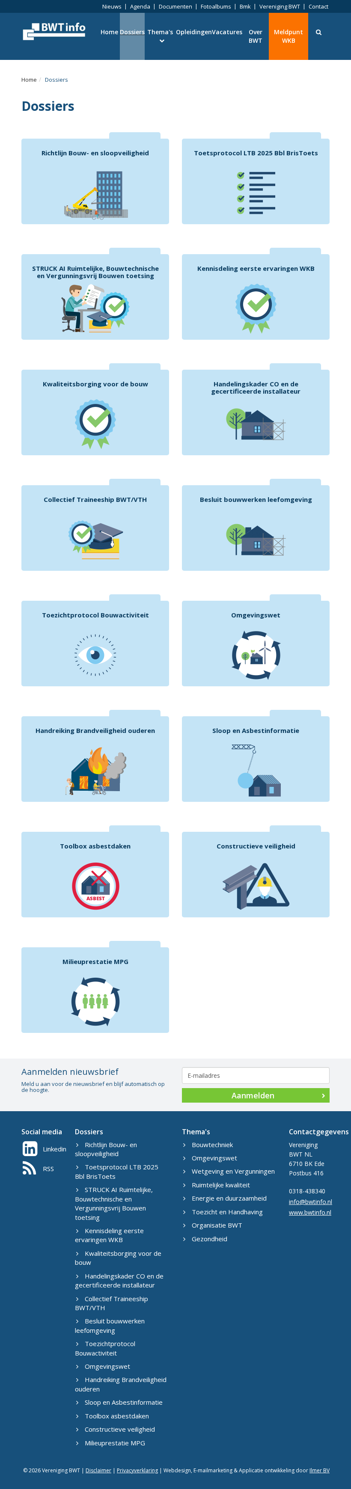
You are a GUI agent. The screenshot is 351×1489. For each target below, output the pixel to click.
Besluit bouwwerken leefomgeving (110, 1325)
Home (109, 32)
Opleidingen (194, 32)
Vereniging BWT (279, 6)
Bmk (245, 6)
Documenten (175, 6)
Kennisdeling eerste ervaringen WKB (109, 1235)
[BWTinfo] (53, 31)
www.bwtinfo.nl (310, 1212)
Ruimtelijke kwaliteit (221, 1185)
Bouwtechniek (212, 1144)
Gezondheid (209, 1238)
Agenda (140, 6)
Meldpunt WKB (288, 36)
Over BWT (255, 36)
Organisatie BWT (217, 1225)
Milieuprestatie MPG (115, 1443)
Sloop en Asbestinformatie (124, 1402)
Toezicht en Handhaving (227, 1211)
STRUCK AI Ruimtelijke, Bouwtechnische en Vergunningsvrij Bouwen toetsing (114, 1203)
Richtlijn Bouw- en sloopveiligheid (106, 1149)
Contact (318, 6)
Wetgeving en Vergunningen (233, 1171)
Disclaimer (98, 1470)
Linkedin (54, 1149)
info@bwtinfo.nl (310, 1202)
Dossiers (132, 32)
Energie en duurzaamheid (229, 1198)
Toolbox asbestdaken (117, 1416)
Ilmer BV (319, 1470)
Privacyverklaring (137, 1470)
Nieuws (112, 6)
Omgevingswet (107, 1366)
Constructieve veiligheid (120, 1429)
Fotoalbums (216, 6)
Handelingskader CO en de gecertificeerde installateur (119, 1280)
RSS (48, 1168)
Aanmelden (253, 1095)
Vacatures (227, 32)
